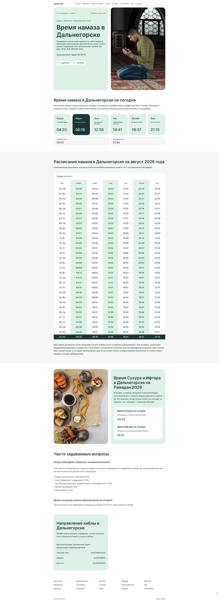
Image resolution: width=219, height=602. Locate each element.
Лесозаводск (149, 588)
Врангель (147, 581)
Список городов (160, 599)
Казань (108, 4)
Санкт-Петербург (98, 4)
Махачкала (86, 4)
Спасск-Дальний (128, 585)
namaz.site (58, 4)
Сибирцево (80, 588)
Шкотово (102, 581)
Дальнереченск (82, 581)
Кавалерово (58, 585)
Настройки (80, 63)
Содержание (65, 63)
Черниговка (58, 581)
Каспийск (138, 4)
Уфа (132, 4)
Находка (125, 588)
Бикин (101, 588)
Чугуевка (102, 585)
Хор (145, 585)
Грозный (115, 4)
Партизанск (80, 585)
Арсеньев (57, 588)
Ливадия (125, 581)
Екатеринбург (124, 4)
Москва (77, 4)
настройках (146, 109)
